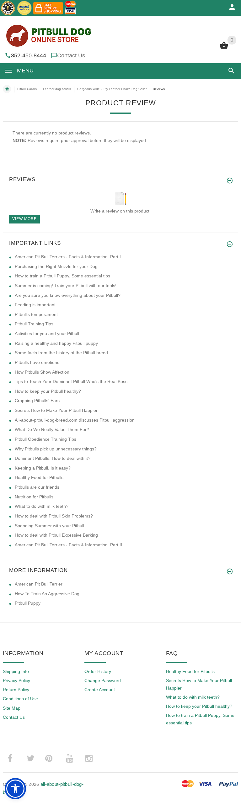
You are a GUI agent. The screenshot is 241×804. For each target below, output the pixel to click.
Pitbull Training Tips (34, 323)
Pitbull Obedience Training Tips (45, 439)
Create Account (99, 689)
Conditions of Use (20, 698)
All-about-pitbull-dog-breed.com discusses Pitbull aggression (75, 420)
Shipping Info (16, 671)
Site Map (11, 708)
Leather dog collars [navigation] (57, 89)
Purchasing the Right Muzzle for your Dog (56, 266)
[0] (223, 48)
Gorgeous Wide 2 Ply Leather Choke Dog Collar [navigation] (112, 89)
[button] (230, 70)
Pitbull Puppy (27, 603)
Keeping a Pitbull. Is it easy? (43, 467)
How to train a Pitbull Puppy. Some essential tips (62, 275)
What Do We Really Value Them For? (52, 429)
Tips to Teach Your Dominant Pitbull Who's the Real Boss (71, 381)
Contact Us (71, 55)
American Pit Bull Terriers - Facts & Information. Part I (68, 256)
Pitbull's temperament (36, 314)
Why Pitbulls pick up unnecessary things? (56, 448)
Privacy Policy (16, 680)
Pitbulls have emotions (37, 362)
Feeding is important (35, 304)
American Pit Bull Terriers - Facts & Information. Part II (68, 544)
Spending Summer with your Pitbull (49, 525)
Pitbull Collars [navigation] (27, 89)
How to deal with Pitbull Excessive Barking (56, 535)
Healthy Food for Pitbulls (39, 477)
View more (24, 219)
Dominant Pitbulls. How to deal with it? (52, 458)
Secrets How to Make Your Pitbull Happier (56, 410)
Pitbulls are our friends (37, 487)
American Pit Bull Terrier (38, 583)
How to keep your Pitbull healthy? (48, 391)
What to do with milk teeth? (41, 506)
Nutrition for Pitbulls (34, 496)
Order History (97, 671)
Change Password (102, 680)
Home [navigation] (7, 89)
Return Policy (16, 689)
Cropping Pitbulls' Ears (37, 400)
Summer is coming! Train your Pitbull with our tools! (65, 285)
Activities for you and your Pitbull (47, 333)
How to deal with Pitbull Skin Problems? (54, 515)
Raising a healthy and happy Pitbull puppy (56, 343)
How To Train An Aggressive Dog (47, 593)
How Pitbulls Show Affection (42, 372)
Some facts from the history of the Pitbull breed (61, 352)
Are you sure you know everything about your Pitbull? (67, 295)
